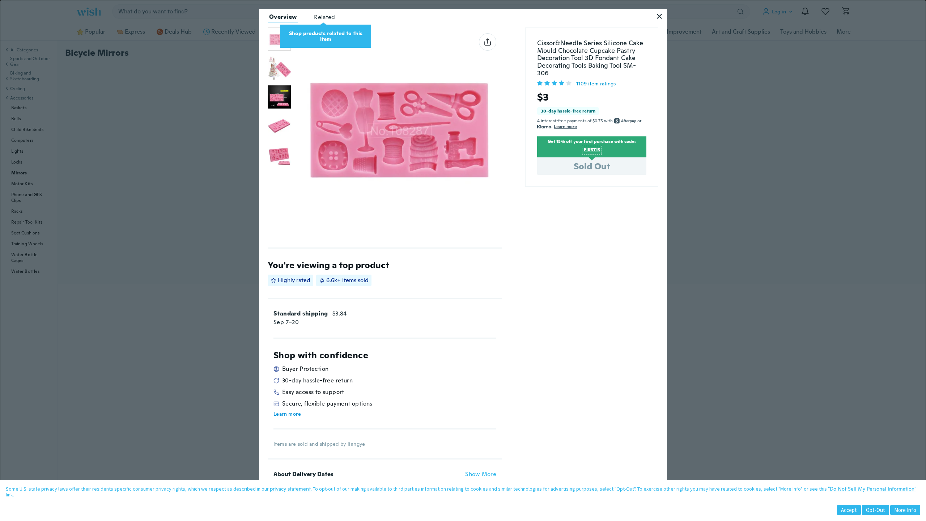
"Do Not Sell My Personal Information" (872, 489)
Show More (480, 474)
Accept (849, 510)
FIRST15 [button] (592, 150)
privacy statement (290, 489)
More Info (905, 510)
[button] (659, 16)
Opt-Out (875, 510)
